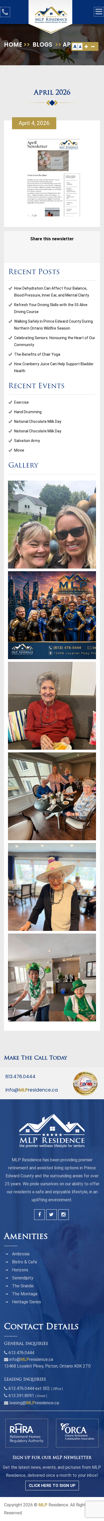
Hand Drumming (28, 412)
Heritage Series (26, 1301)
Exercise (21, 402)
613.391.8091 (21, 1395)
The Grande (23, 1285)
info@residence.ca (31, 1090)
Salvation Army (27, 441)
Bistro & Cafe (24, 1261)
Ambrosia (20, 1253)
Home (13, 44)
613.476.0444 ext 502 (29, 1388)
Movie (19, 450)
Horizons (20, 1269)
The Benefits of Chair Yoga (37, 354)
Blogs (42, 44)
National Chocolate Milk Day (37, 421)
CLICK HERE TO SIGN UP (52, 1485)
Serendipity (22, 1277)
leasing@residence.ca (34, 1402)
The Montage (25, 1293)
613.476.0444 (20, 1076)
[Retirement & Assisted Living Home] (51, 14)
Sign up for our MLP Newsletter (52, 1458)
